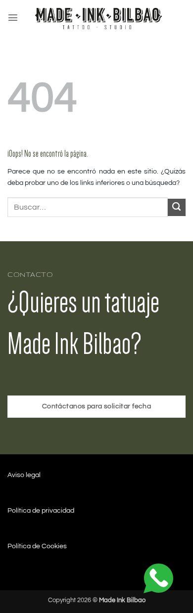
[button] (12, 17)
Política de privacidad (40, 510)
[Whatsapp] (158, 578)
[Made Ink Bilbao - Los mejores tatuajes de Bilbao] (100, 17)
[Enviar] (177, 208)
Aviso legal (24, 475)
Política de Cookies (37, 546)
